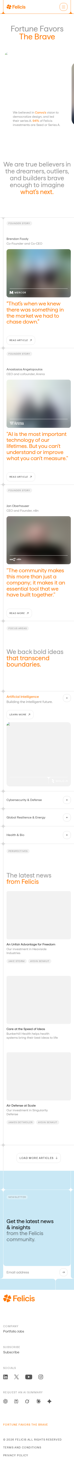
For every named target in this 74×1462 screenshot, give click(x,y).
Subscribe (11, 1352)
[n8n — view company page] (15, 559)
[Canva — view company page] (61, 57)
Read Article (18, 340)
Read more (17, 613)
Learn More (17, 714)
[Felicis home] (16, 7)
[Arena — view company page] (17, 423)
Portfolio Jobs (13, 1331)
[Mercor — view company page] (18, 292)
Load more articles (36, 1158)
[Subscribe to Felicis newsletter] (63, 1272)
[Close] (67, 698)
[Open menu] (63, 7)
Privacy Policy (15, 1455)
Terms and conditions (22, 1447)
